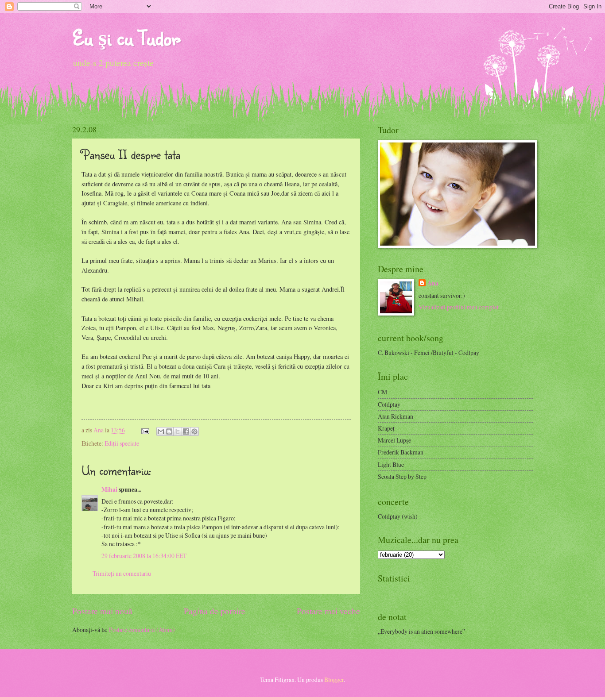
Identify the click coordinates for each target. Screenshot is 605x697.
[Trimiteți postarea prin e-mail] (145, 430)
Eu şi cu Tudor (126, 37)
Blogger (334, 679)
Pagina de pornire (214, 610)
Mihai (109, 489)
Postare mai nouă (102, 610)
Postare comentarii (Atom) (142, 629)
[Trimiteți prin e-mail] (160, 431)
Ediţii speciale (122, 443)
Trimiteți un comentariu (122, 573)
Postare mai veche (328, 610)
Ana (99, 430)
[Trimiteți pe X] (177, 431)
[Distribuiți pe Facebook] (186, 431)
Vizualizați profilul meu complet (459, 307)
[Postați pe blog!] (169, 431)
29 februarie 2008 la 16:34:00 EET (143, 555)
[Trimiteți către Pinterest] (194, 431)
